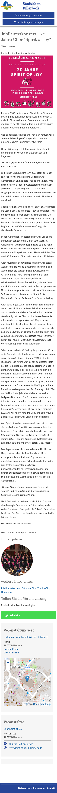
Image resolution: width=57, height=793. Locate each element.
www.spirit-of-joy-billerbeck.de (25, 747)
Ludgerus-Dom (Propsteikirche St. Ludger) (26, 637)
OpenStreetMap (41, 703)
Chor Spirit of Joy (13, 728)
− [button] (8, 667)
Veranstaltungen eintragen (28, 22)
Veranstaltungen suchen (29, 15)
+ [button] (8, 662)
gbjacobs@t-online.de (21, 743)
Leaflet (26, 703)
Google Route (11, 649)
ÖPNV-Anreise (11, 652)
